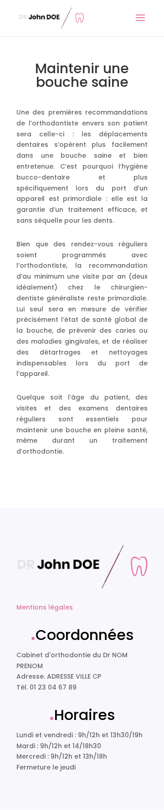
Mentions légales (44, 607)
